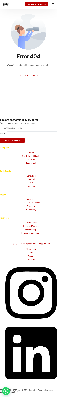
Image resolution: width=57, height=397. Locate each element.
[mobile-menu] (52, 4)
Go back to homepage (28, 75)
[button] (6, 391)
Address (3, 133)
